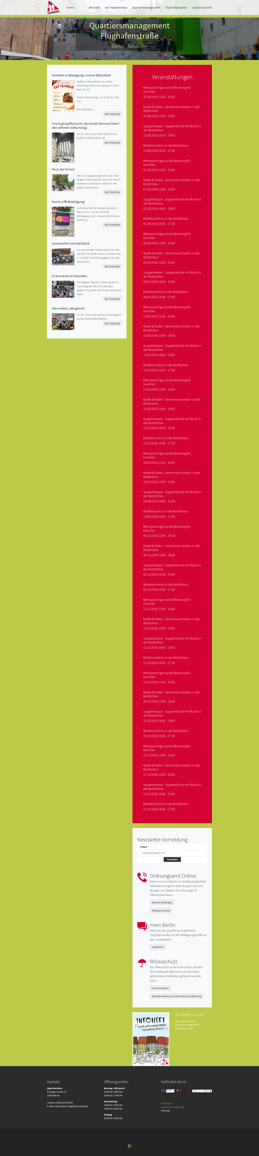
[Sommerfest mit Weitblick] (64, 255)
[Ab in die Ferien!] (64, 181)
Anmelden (172, 859)
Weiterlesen (112, 114)
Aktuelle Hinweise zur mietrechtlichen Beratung (176, 996)
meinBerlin (157, 946)
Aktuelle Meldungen (162, 902)
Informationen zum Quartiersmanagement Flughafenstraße (187, 1025)
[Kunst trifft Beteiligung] (64, 220)
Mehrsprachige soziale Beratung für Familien (167, 89)
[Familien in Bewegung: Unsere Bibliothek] (64, 95)
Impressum (167, 1103)
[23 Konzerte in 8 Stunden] (64, 288)
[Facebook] (129, 1146)
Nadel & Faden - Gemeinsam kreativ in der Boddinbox (171, 109)
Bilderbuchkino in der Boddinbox (165, 145)
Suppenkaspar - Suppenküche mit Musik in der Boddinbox (172, 128)
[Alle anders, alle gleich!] (64, 320)
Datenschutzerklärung (172, 1106)
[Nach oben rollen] (252, 1149)
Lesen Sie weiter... (161, 988)
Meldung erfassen (161, 910)
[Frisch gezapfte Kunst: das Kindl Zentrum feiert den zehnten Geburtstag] (64, 146)
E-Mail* (143, 847)
